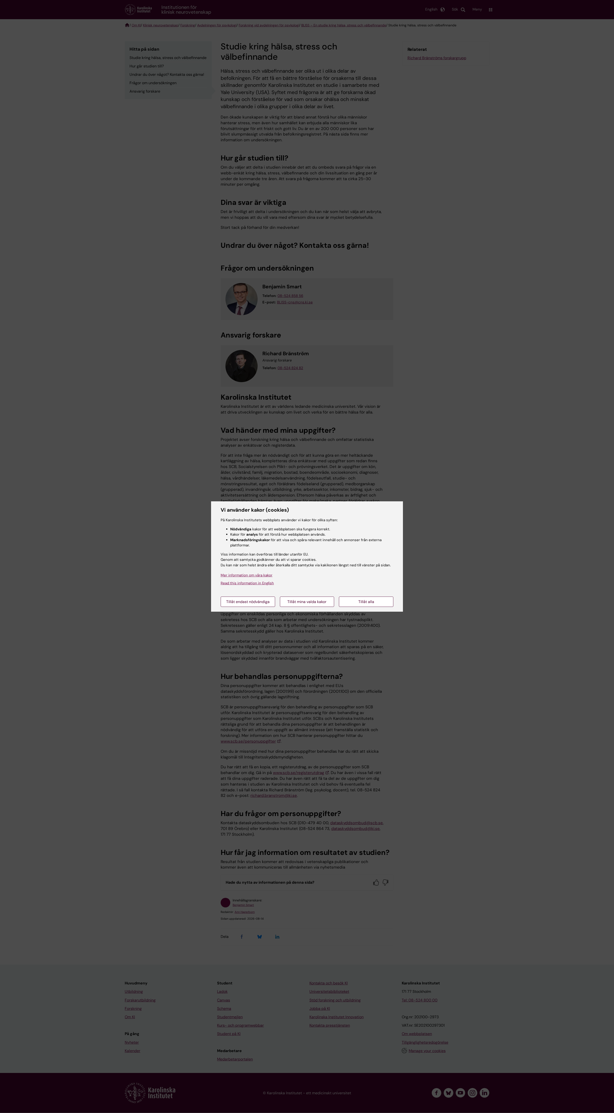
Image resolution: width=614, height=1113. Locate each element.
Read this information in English (247, 583)
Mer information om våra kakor (246, 575)
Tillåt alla (366, 601)
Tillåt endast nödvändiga (248, 601)
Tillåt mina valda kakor (306, 601)
